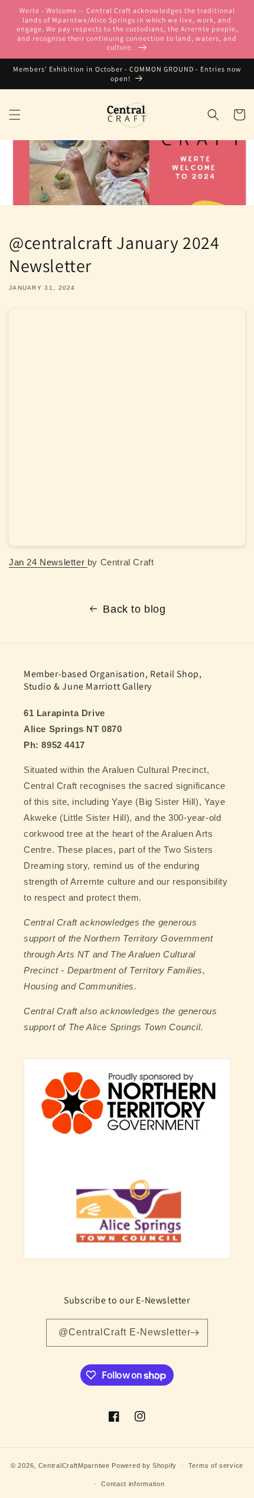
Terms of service (215, 1465)
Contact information (132, 1483)
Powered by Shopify (144, 1465)
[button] (15, 115)
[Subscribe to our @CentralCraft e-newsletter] (194, 1333)
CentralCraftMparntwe (74, 1465)
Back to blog (134, 609)
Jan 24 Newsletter (48, 562)
